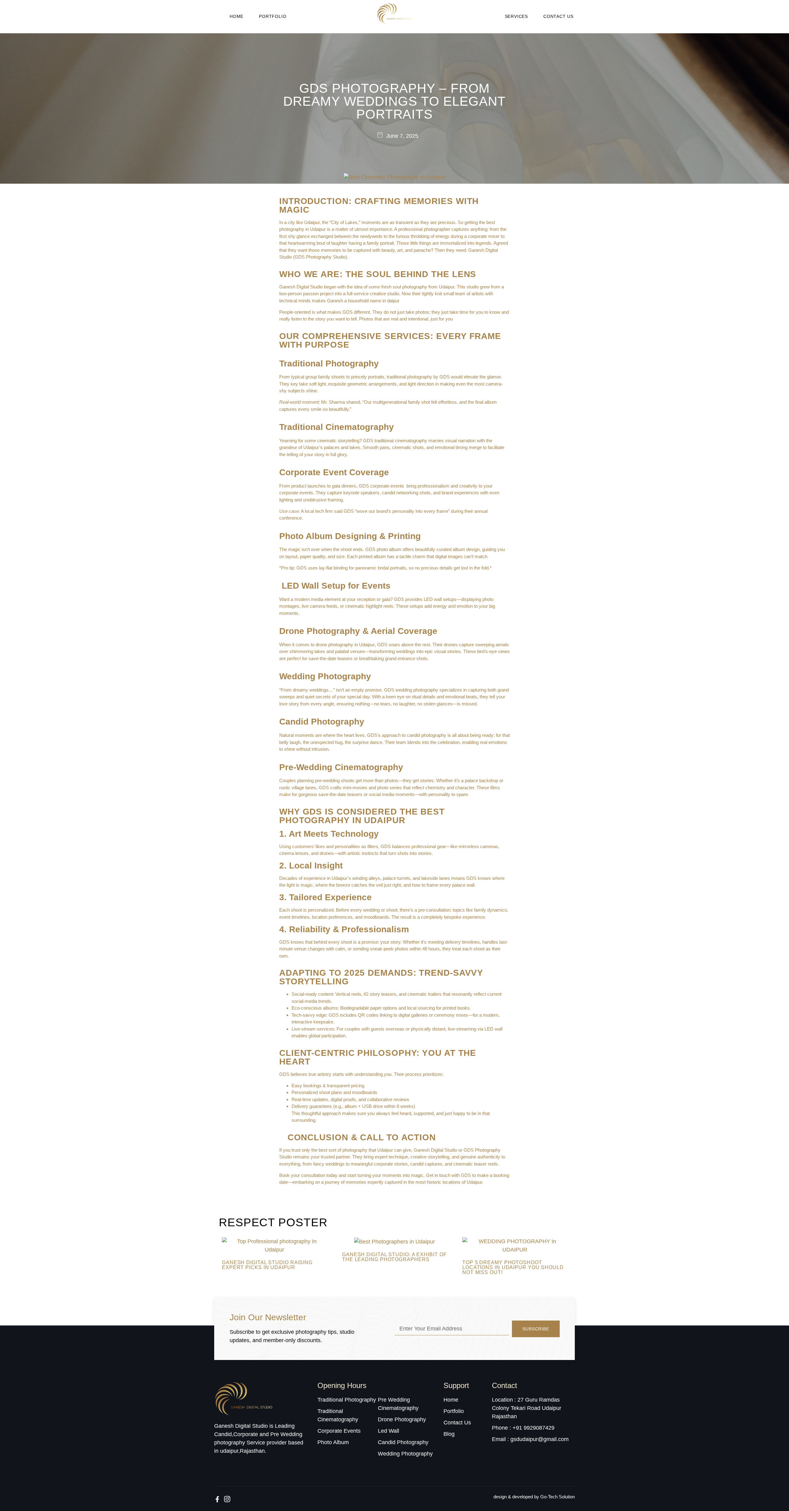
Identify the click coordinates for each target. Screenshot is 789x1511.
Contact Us (558, 16)
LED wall (433, 599)
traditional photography (410, 376)
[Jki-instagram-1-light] (227, 1499)
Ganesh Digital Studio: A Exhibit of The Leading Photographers (394, 1257)
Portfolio (272, 16)
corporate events (387, 485)
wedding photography (416, 689)
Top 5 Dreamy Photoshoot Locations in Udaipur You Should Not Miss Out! (513, 1267)
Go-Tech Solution (557, 1496)
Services (516, 16)
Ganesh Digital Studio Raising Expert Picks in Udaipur (267, 1265)
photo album (390, 549)
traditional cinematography (400, 440)
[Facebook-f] (217, 1499)
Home (236, 16)
